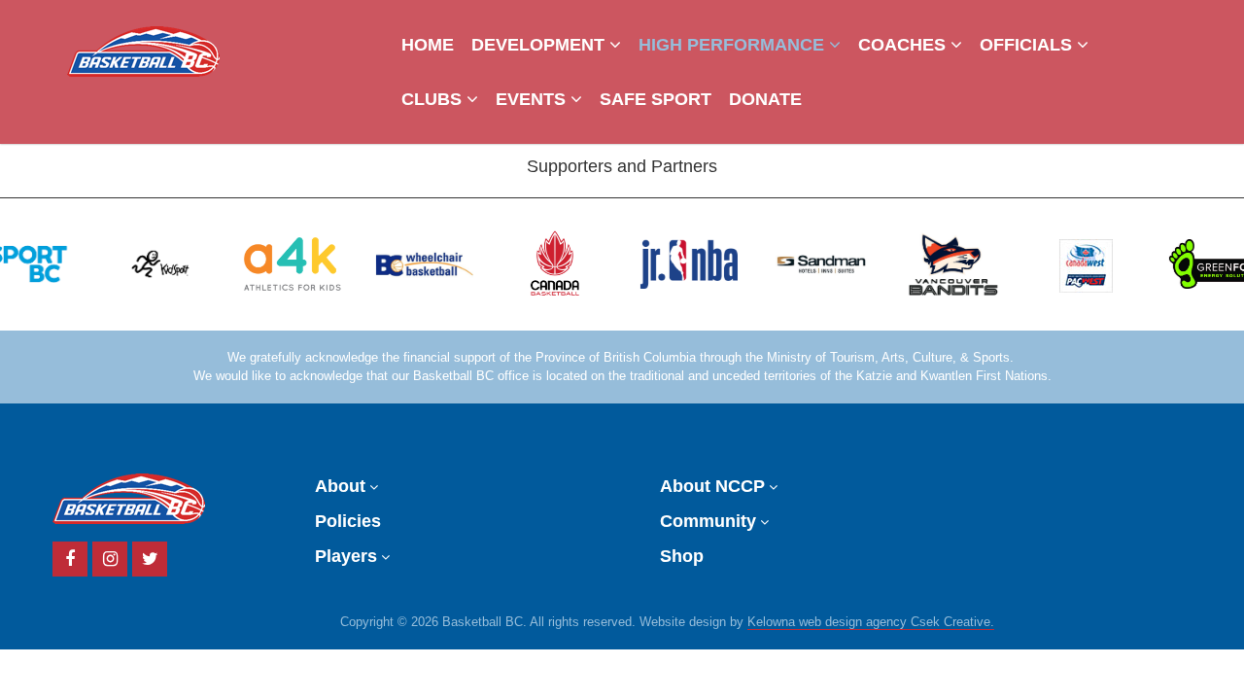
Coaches (904, 44)
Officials (1028, 44)
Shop (682, 556)
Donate (765, 99)
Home (427, 44)
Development (540, 44)
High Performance (734, 44)
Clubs (433, 99)
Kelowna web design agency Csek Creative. (870, 622)
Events (533, 99)
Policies (348, 521)
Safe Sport (655, 99)
